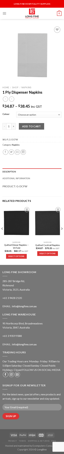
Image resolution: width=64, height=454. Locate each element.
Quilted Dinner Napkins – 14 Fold (16, 246)
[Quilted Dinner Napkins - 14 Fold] (16, 223)
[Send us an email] (17, 374)
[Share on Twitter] (11, 152)
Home (5, 87)
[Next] (61, 235)
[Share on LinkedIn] (23, 152)
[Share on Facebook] (5, 152)
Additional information (16, 178)
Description (9, 171)
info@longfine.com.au (24, 306)
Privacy (12, 441)
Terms (22, 441)
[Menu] (4, 13)
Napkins (26, 87)
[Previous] (2, 235)
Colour (6, 114)
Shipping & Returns (39, 441)
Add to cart (31, 126)
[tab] (32, 171)
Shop (15, 87)
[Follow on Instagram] (11, 374)
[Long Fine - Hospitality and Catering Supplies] (32, 13)
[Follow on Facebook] (5, 374)
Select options (16, 256)
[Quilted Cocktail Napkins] (48, 223)
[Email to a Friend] (17, 152)
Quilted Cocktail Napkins (47, 245)
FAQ (54, 441)
